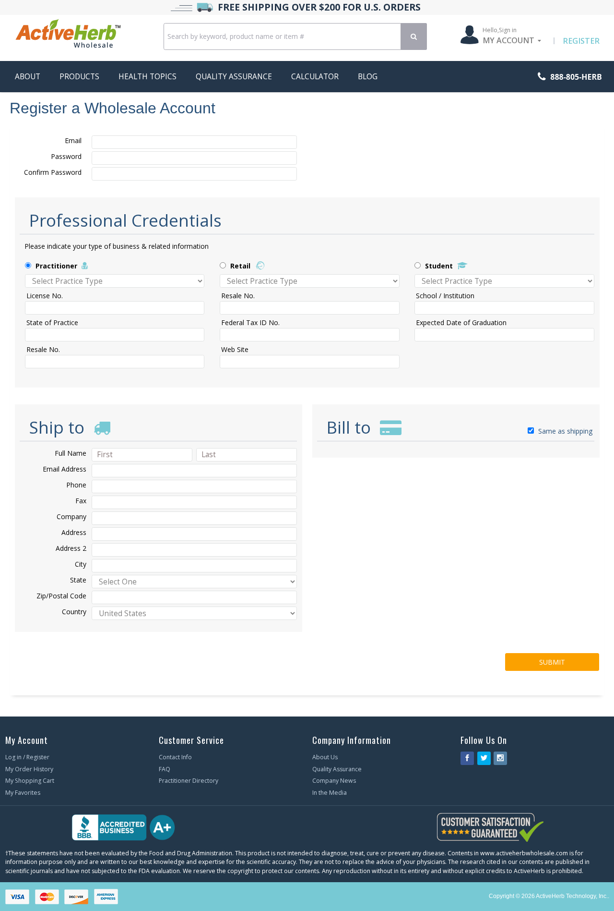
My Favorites (22, 793)
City (80, 564)
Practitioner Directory (188, 781)
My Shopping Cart (29, 781)
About (27, 77)
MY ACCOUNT (508, 40)
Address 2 (71, 548)
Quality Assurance (234, 77)
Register (581, 41)
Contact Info (175, 757)
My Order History (29, 769)
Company (71, 516)
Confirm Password (53, 172)
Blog (368, 77)
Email (73, 140)
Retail (240, 265)
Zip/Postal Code (61, 595)
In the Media (329, 793)
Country (74, 611)
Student (439, 265)
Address (73, 532)
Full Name (70, 453)
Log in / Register (27, 757)
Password (66, 156)
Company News (334, 781)
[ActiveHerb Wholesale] (84, 35)
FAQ (164, 769)
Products (79, 77)
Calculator (315, 77)
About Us (325, 757)
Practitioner (56, 265)
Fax (80, 500)
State (78, 579)
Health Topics (147, 77)
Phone (76, 484)
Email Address (64, 469)
